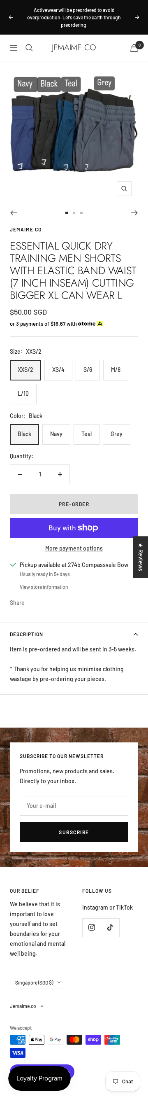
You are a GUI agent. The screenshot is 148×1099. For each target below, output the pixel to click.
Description (26, 634)
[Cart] (134, 48)
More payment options (74, 548)
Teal (86, 433)
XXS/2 (25, 369)
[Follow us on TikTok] (110, 927)
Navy (56, 433)
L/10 (23, 393)
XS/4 (58, 369)
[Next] (134, 213)
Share (17, 602)
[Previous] (13, 213)
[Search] (29, 47)
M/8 (115, 369)
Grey (117, 433)
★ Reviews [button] (140, 557)
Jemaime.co (26, 229)
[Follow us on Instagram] (91, 927)
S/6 (87, 369)
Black (24, 433)
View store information (44, 587)
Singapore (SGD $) (34, 982)
